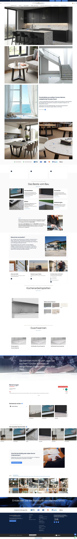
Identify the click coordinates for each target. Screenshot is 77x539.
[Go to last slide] (30, 412)
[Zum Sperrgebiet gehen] (74, 3)
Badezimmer (26, 5)
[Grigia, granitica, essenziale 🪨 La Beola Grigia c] (23, 493)
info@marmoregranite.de (42, 522)
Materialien (56, 5)
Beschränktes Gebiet (52, 0)
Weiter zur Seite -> (38, 186)
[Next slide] (66, 412)
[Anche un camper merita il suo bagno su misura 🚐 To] (63, 493)
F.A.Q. (29, 518)
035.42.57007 (41, 520)
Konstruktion (13, 5)
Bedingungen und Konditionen (32, 519)
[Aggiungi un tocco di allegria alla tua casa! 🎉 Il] (23, 483)
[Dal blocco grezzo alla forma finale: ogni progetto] (63, 483)
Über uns (30, 516)
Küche (20, 5)
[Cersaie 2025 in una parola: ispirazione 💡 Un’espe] (13, 483)
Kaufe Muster (63, 5)
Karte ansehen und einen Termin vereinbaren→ (38, 504)
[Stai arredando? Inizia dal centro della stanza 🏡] (53, 483)
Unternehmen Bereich (58, 0)
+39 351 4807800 (20, 0)
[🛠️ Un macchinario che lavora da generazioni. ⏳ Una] (43, 483)
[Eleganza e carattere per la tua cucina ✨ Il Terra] (43, 493)
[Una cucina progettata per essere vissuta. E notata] (33, 483)
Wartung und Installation (45, 5)
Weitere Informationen (41, 109)
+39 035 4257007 (27, 0)
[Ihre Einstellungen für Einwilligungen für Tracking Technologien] (75, 537)
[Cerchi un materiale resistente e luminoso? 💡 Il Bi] (13, 493)
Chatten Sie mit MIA (64, 0)
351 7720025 (42, 521)
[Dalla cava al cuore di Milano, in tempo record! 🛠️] (53, 493)
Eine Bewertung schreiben (63, 386)
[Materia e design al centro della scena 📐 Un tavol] (33, 493)
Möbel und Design (34, 5)
